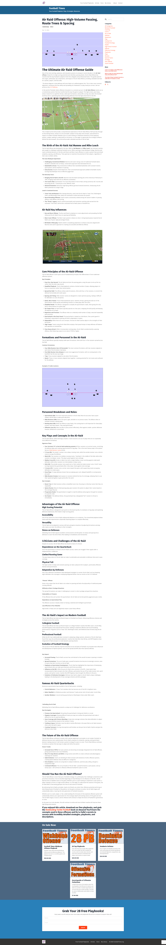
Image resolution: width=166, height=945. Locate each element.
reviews (107, 56)
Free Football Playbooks (87, 3)
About (115, 3)
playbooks (108, 52)
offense (51, 26)
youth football (109, 63)
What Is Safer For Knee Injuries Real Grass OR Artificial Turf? (114, 74)
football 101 (108, 41)
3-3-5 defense (53, 87)
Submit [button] (83, 927)
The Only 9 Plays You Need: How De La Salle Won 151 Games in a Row (114, 78)
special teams (109, 58)
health (107, 44)
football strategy (46, 26)
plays (106, 54)
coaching (107, 30)
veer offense (108, 61)
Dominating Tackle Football (58, 810)
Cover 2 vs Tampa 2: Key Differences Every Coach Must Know (113, 70)
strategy (107, 59)
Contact (120, 3)
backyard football (110, 28)
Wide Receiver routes (55, 450)
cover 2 (107, 31)
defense (107, 35)
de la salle (108, 33)
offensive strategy (110, 50)
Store (102, 3)
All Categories (109, 26)
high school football (111, 46)
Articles (97, 3)
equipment (108, 37)
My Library (108, 3)
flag (106, 39)
